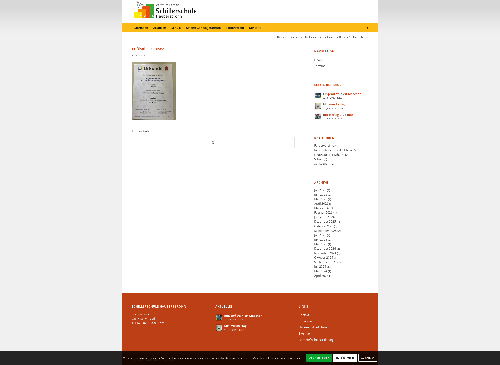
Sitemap (304, 333)
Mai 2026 (320, 199)
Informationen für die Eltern (333, 150)
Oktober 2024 (323, 257)
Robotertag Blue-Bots (338, 115)
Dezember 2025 (325, 221)
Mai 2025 (320, 244)
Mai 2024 (320, 271)
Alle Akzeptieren (319, 357)
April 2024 (321, 276)
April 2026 (321, 203)
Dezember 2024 (325, 248)
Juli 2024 (320, 266)
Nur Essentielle (345, 357)
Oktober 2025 (323, 226)
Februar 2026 (323, 212)
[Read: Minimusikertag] (317, 106)
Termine (319, 66)
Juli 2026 (320, 190)
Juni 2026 (320, 194)
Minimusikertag (334, 104)
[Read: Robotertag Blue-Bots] (317, 116)
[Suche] (365, 28)
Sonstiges (320, 163)
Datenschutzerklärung (313, 327)
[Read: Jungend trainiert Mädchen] (317, 95)
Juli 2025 (320, 235)
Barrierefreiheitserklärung (316, 340)
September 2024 (325, 262)
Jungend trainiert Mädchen (342, 94)
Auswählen (367, 357)
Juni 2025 (320, 239)
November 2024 (325, 253)
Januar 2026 (322, 217)
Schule (318, 159)
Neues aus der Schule (328, 154)
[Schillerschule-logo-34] (165, 11)
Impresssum (307, 321)
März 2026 (321, 208)
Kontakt (304, 315)
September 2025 (325, 230)
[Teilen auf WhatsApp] (213, 142)
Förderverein (323, 145)
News (318, 60)
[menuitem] (141, 28)
